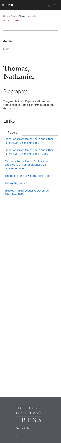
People (14, 16)
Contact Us (22, 428)
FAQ (18, 436)
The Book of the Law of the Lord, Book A (29, 176)
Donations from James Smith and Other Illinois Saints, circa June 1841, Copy (29, 151)
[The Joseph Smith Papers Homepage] (7, 5)
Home (6, 16)
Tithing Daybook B (16, 183)
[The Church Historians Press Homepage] (28, 421)
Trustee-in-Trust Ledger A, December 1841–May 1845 (27, 192)
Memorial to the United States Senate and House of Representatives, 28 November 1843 (28, 164)
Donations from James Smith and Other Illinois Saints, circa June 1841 (29, 140)
